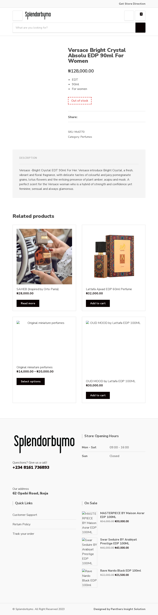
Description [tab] (28, 158)
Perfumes (86, 137)
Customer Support (25, 515)
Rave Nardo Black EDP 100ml (120, 571)
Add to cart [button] (98, 303)
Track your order (23, 534)
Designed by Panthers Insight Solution (119, 609)
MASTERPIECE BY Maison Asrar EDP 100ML (122, 515)
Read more (28, 303)
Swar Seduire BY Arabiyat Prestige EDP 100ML (118, 541)
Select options (30, 381)
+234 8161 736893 (31, 467)
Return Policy (21, 524)
